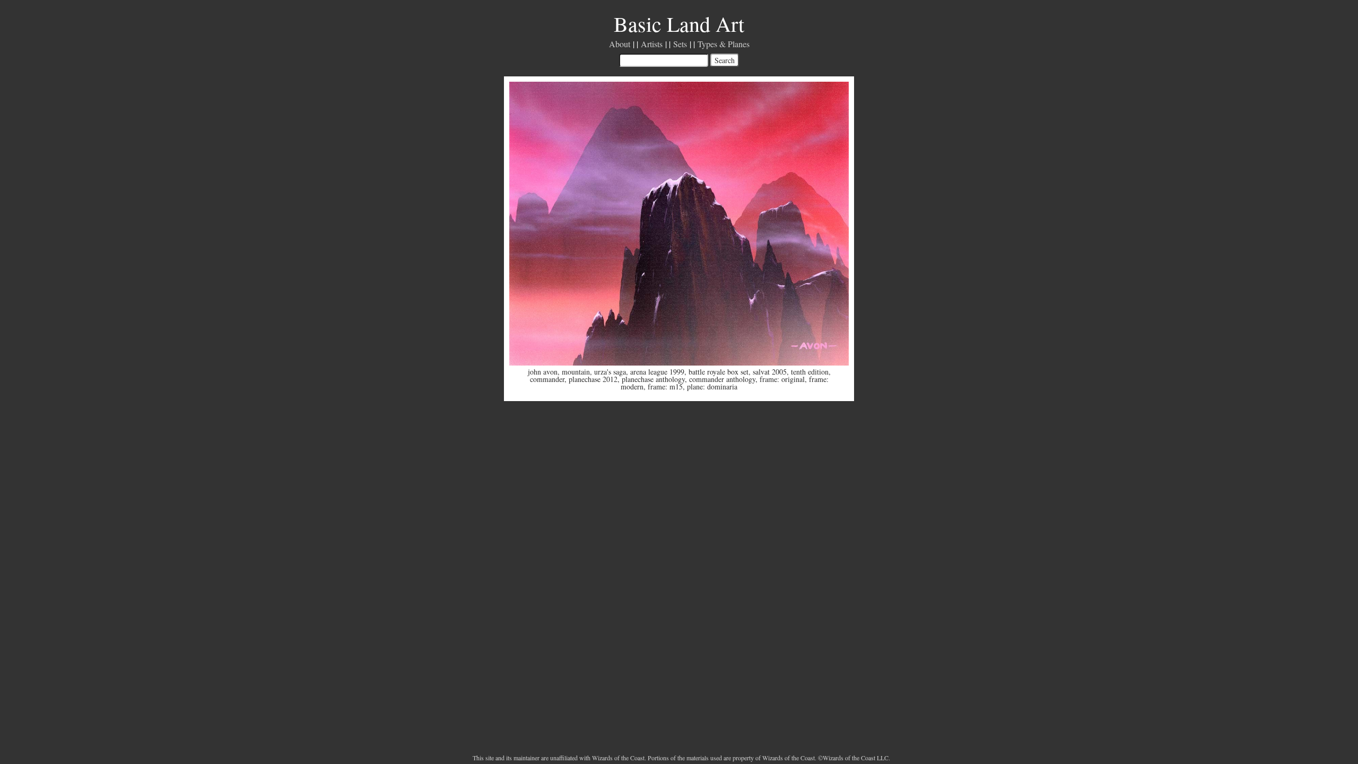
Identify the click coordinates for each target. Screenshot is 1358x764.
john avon (543, 372)
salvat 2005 (770, 372)
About (619, 43)
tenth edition (810, 372)
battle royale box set (718, 372)
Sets (680, 43)
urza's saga (610, 372)
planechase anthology (653, 379)
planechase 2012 (593, 379)
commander (547, 379)
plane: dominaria (712, 386)
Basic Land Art (679, 24)
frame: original (782, 379)
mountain (576, 372)
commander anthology (722, 379)
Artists (652, 43)
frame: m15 (665, 386)
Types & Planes (724, 43)
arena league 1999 (657, 372)
